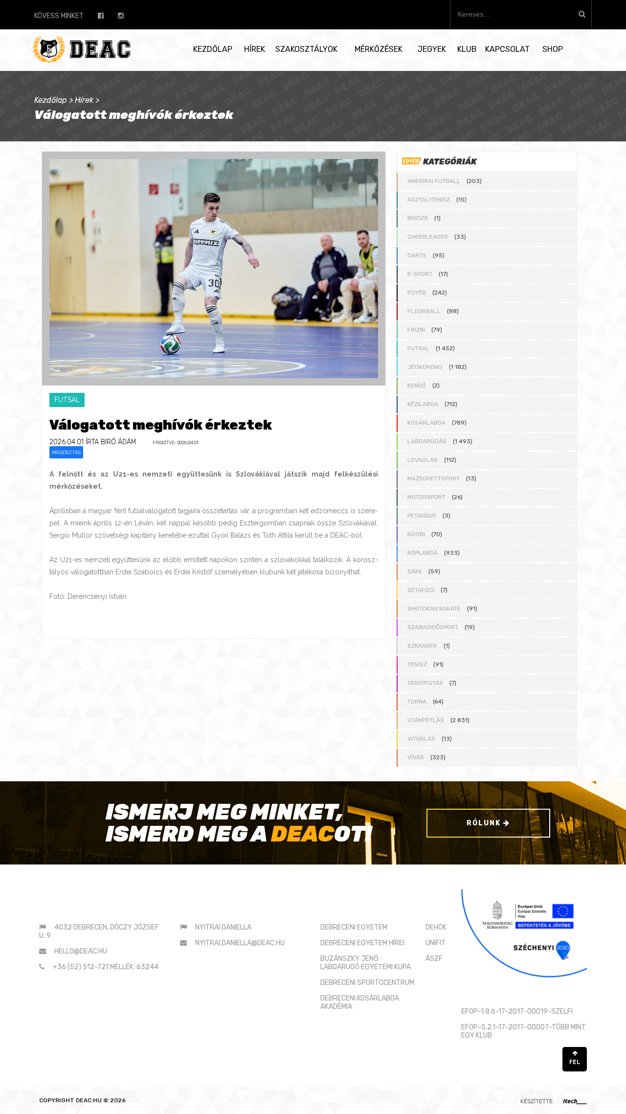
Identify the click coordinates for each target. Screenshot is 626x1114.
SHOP (552, 49)
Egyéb (416, 292)
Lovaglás (422, 459)
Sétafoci (420, 590)
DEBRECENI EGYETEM (353, 927)
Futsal (418, 348)
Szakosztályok (306, 49)
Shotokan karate (434, 608)
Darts (416, 255)
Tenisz (417, 664)
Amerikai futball (433, 181)
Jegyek (432, 49)
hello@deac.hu (80, 951)
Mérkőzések (378, 49)
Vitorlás (421, 738)
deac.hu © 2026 (101, 1100)
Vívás (415, 757)
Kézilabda (422, 404)
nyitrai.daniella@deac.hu (240, 943)
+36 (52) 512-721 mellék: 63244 (105, 967)
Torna (416, 701)
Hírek (254, 49)
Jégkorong (425, 367)
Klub (467, 49)
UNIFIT (435, 943)
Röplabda (422, 552)
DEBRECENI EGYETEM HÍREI (362, 943)
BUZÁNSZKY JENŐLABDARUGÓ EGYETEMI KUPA (365, 963)
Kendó (416, 385)
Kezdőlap (212, 49)
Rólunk (485, 823)
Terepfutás (425, 683)
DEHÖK (436, 927)
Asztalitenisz (428, 199)
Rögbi (416, 534)
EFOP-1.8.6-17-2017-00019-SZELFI (517, 1011)
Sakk (414, 571)
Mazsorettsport (433, 478)
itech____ (575, 1101)
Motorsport (426, 497)
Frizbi (416, 329)
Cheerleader (427, 236)
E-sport (419, 274)
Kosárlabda (426, 422)
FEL (575, 1062)
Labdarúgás (427, 441)
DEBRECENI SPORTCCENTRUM (367, 982)
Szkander (422, 645)
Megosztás (66, 452)
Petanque (421, 515)
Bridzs (417, 218)
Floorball (424, 311)
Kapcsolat (507, 49)
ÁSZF (434, 959)
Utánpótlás (425, 720)
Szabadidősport (432, 627)
